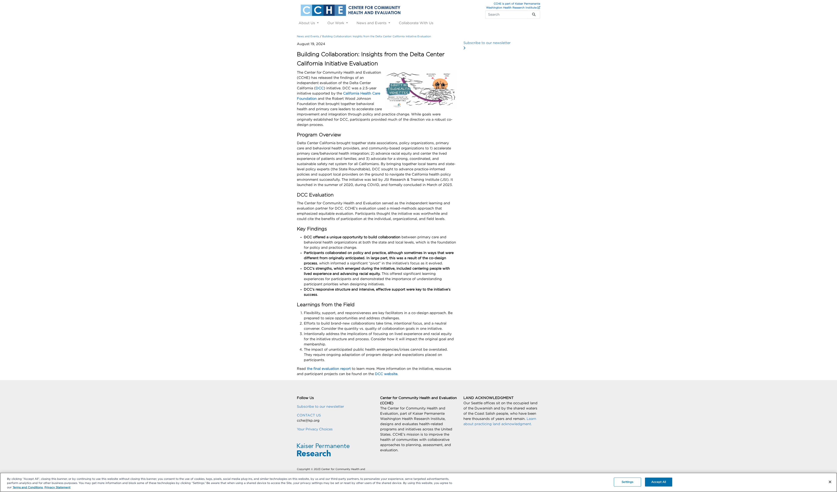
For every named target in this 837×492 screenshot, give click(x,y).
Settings (627, 481)
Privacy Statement (57, 487)
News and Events (372, 23)
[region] (418, 482)
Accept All (658, 481)
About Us (307, 23)
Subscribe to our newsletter (486, 43)
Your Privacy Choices (315, 429)
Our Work (336, 23)
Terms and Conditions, (28, 487)
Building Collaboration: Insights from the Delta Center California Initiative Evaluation (376, 36)
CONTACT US (309, 415)
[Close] (830, 482)
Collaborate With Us (416, 23)
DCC (320, 88)
